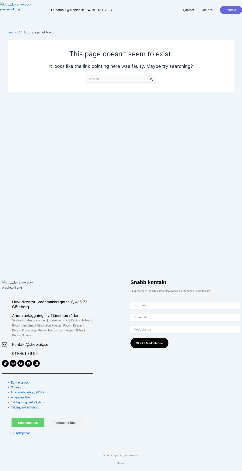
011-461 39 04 (25, 353)
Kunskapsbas (21, 433)
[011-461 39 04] (4, 353)
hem (11, 32)
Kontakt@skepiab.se (30, 344)
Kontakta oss (20, 382)
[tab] (28, 422)
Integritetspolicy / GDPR (27, 392)
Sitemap (121, 463)
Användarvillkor (21, 397)
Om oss (207, 10)
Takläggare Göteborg (25, 407)
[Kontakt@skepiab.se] (4, 344)
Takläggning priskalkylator (28, 402)
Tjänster (188, 10)
